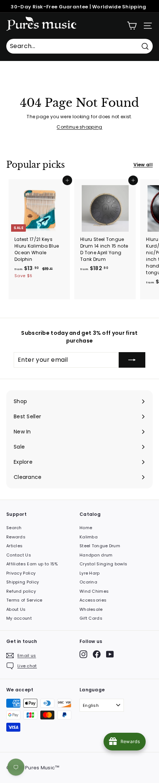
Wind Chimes (94, 591)
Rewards (16, 537)
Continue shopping (79, 127)
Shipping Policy (22, 582)
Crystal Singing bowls (103, 564)
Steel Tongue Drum (100, 546)
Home (86, 528)
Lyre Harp (90, 573)
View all (143, 164)
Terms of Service (24, 600)
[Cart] (132, 26)
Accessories (93, 600)
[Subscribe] (132, 360)
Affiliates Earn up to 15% (32, 564)
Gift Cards (91, 618)
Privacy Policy (20, 573)
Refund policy (21, 591)
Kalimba (89, 537)
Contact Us (18, 555)
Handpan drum (96, 555)
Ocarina (88, 582)
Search (14, 528)
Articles (14, 546)
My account (19, 618)
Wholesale (91, 609)
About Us (16, 609)
